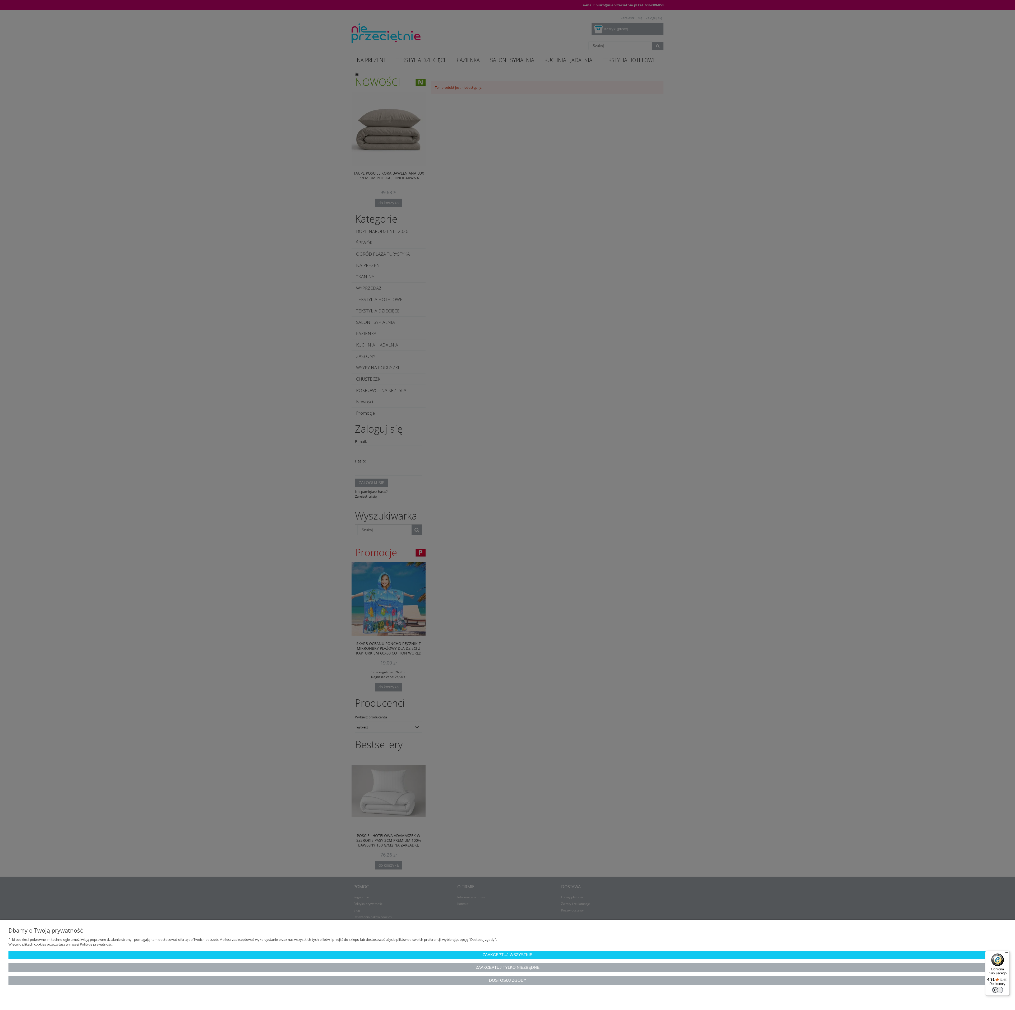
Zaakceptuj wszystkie (507, 954)
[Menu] (1006, 954)
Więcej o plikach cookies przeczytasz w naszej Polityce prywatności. (60, 944)
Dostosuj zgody (507, 980)
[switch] (997, 990)
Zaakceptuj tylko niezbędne (507, 967)
